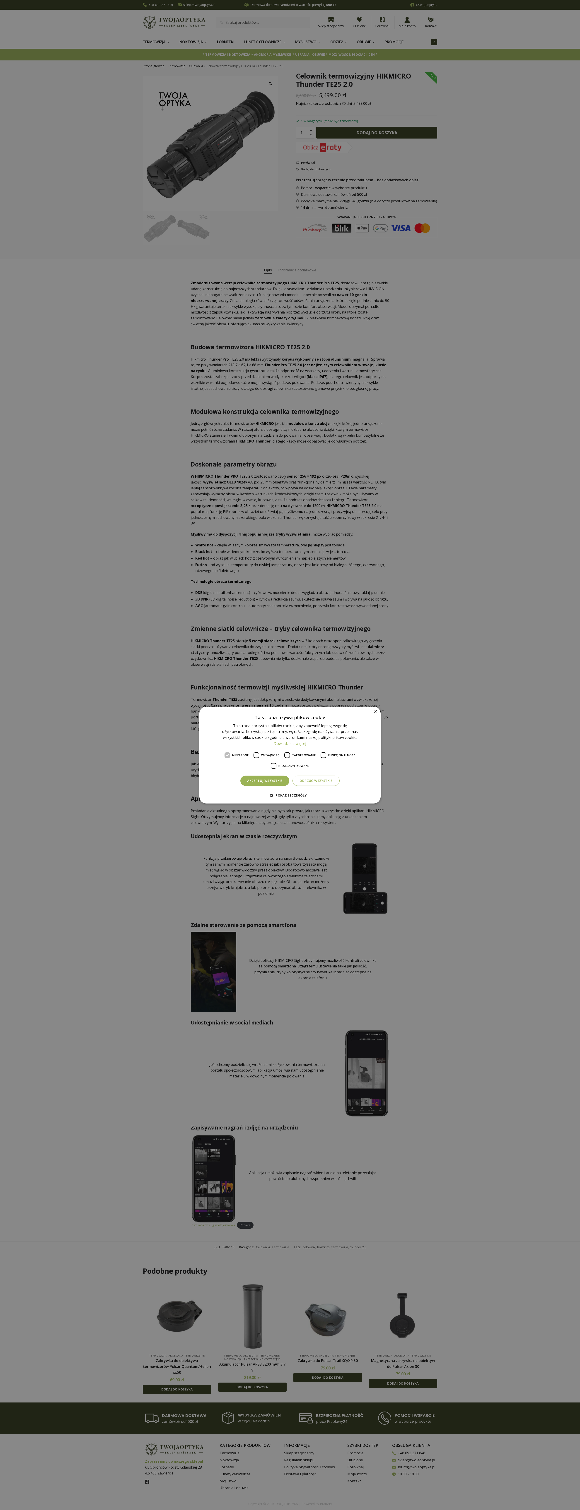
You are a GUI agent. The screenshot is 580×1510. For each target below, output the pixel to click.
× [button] (375, 711)
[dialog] (290, 754)
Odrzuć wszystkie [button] (316, 780)
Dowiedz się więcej (290, 743)
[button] (290, 795)
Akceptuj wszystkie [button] (265, 780)
